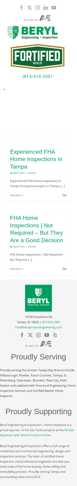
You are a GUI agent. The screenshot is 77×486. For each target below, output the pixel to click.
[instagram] (37, 7)
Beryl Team (19, 172)
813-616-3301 (51, 322)
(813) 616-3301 (38, 76)
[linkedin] (46, 7)
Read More (16, 195)
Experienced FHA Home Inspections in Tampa (36, 159)
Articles (32, 172)
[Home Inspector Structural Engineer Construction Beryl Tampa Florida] (32, 26)
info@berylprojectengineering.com (38, 327)
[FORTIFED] (37, 45)
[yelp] (55, 335)
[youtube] (54, 7)
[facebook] (21, 7)
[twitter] (29, 7)
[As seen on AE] (37, 17)
